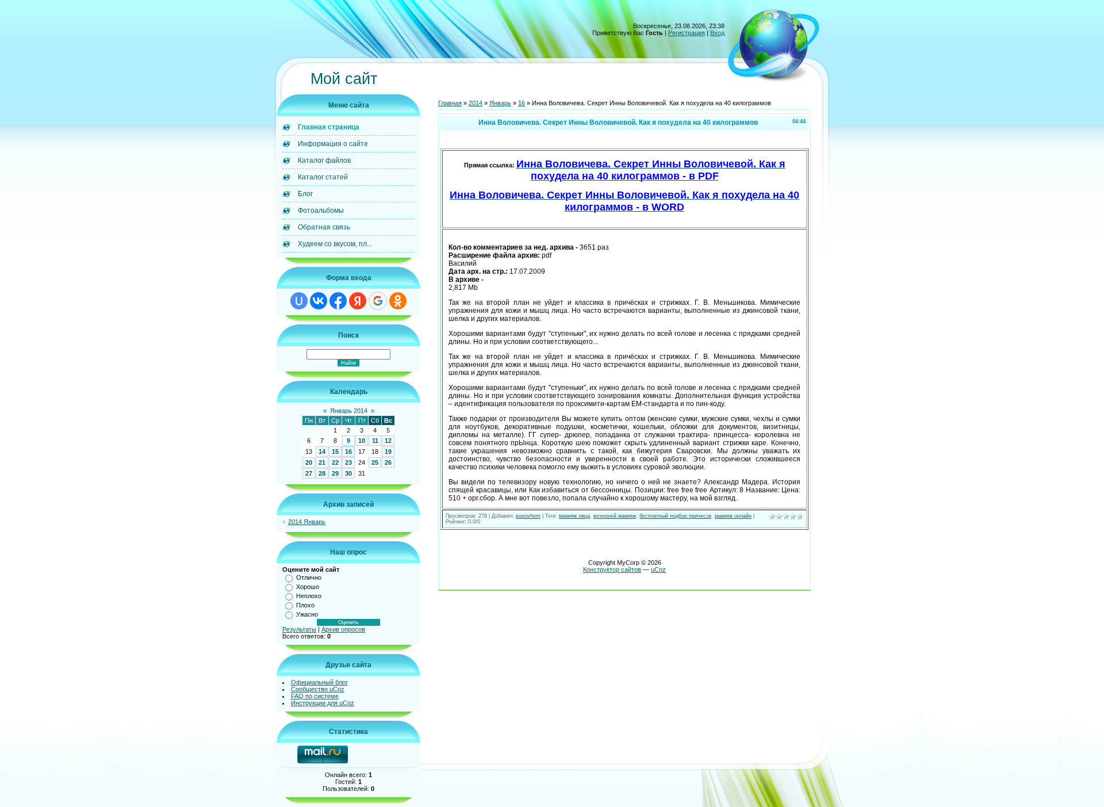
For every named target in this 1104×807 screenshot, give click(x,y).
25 (374, 462)
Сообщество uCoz (317, 689)
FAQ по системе (315, 696)
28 (322, 473)
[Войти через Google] (378, 301)
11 (375, 440)
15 (335, 451)
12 (388, 440)
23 (348, 462)
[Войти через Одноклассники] (398, 300)
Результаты (299, 629)
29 (335, 473)
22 (335, 462)
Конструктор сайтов (612, 569)
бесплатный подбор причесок (675, 516)
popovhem (528, 516)
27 (308, 473)
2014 (475, 103)
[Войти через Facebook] (338, 300)
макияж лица (574, 516)
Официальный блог (319, 682)
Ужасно (307, 614)
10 (361, 440)
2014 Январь (306, 521)
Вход (717, 32)
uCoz (658, 569)
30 (348, 473)
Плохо (305, 605)
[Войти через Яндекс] (357, 300)
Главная (450, 103)
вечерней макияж (614, 516)
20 (308, 462)
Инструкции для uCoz (322, 702)
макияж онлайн (733, 516)
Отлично (308, 577)
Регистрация (686, 32)
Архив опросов (343, 629)
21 (322, 462)
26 (388, 462)
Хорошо (307, 586)
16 (348, 451)
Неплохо (308, 595)
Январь (500, 103)
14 (322, 451)
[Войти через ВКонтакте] (318, 300)
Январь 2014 (348, 410)
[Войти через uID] (299, 300)
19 (388, 451)
